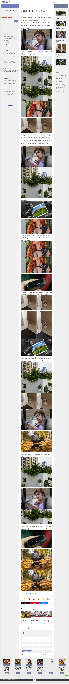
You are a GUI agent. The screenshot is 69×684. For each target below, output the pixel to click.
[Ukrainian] (1, 17)
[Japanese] (11, 17)
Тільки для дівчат (7, 44)
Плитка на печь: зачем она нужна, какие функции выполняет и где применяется (9, 67)
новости (62, 87)
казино (64, 82)
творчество (58, 91)
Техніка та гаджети (7, 42)
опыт (56, 88)
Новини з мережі (7, 34)
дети (59, 77)
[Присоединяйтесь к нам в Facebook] (17, 6)
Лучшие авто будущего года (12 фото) (35, 620)
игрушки (62, 81)
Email (38, 643)
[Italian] (10, 17)
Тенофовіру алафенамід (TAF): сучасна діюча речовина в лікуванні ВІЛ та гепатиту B (10, 58)
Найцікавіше (24, 5)
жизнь (62, 80)
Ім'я (23, 643)
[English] (6, 17)
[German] (8, 17)
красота (57, 85)
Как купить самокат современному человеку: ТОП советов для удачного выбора (9, 62)
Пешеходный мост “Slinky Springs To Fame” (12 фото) (46, 620)
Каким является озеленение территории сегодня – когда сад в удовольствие (9, 53)
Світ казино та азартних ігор (9, 36)
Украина (57, 75)
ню (64, 87)
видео (64, 75)
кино (56, 84)
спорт (56, 91)
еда (61, 78)
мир (64, 85)
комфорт (58, 84)
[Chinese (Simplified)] (4, 17)
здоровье (57, 81)
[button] (24, 633)
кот (61, 84)
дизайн (62, 77)
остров (59, 88)
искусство (61, 82)
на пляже (59, 87)
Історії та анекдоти (7, 30)
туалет (62, 91)
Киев (59, 73)
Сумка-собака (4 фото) (60, 28)
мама (62, 85)
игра (60, 81)
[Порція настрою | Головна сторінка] (6, 2)
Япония (59, 75)
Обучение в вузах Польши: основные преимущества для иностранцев (10, 94)
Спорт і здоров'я (6, 40)
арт (61, 75)
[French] (7, 17)
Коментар (24, 635)
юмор (64, 91)
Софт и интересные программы (9, 38)
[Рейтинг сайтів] (10, 106)
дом (59, 78)
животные (58, 80)
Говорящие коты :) (59, 18)
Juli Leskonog (27, 13)
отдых (61, 88)
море (57, 87)
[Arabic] (3, 17)
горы (56, 77)
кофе (63, 84)
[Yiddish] (13, 17)
